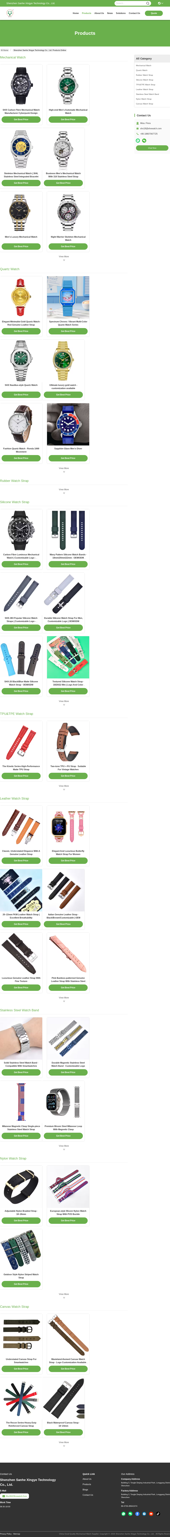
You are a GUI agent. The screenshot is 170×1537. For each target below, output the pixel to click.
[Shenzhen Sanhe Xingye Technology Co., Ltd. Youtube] (151, 1513)
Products (87, 1484)
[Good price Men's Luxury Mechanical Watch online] (21, 213)
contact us (134, 13)
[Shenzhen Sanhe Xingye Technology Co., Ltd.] (21, 13)
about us (99, 13)
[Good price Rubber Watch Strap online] (64, 493)
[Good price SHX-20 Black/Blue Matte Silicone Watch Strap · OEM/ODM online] (21, 657)
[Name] (147, 3)
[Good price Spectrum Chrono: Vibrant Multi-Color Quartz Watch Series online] (68, 297)
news (110, 13)
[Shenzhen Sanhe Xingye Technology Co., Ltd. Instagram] (144, 1513)
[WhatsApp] (137, 140)
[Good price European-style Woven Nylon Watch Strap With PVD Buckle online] (68, 1187)
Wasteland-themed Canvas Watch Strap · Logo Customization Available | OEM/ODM (68, 1362)
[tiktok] (158, 1513)
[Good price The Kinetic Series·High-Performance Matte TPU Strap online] (21, 742)
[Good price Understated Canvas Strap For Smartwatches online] (21, 1335)
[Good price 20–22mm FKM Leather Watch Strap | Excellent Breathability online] (21, 890)
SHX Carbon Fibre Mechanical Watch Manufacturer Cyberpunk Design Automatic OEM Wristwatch (21, 113)
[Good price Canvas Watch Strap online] (64, 1445)
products (86, 13)
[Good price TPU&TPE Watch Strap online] (64, 789)
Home (76, 13)
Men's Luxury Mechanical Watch (21, 237)
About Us (87, 1479)
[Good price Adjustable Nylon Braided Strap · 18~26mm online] (21, 1187)
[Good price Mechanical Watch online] (64, 260)
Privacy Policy (6, 1534)
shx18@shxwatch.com (151, 128)
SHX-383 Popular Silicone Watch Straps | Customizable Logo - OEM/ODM (21, 621)
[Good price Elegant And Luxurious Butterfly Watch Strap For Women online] (68, 827)
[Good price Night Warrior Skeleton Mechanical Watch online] (68, 213)
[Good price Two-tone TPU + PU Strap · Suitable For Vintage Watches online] (68, 742)
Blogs (85, 1490)
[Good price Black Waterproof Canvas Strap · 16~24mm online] (63, 1398)
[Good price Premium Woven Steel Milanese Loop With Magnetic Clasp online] (63, 1102)
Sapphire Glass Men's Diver (68, 448)
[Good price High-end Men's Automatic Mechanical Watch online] (68, 86)
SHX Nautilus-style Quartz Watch (21, 385)
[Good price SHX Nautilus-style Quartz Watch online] (21, 361)
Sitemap (16, 1534)
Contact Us (88, 1495)
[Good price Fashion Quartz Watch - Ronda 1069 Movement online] (21, 424)
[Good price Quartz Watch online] (64, 471)
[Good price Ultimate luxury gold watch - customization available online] (63, 361)
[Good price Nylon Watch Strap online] (64, 1297)
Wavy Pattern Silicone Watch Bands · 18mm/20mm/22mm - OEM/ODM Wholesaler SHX (68, 557)
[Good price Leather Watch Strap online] (64, 1001)
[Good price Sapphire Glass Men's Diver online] (68, 424)
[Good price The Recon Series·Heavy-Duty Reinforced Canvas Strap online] (21, 1398)
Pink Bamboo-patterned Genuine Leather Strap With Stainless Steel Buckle (68, 981)
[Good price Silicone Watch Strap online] (64, 704)
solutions (121, 13)
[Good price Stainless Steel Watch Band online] (64, 1149)
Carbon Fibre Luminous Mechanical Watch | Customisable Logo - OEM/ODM (21, 557)
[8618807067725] (123, 1513)
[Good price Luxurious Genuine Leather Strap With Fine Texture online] (21, 954)
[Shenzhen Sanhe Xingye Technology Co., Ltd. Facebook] (137, 1513)
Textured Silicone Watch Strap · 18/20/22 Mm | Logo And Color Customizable (68, 684)
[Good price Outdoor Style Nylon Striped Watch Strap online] (21, 1250)
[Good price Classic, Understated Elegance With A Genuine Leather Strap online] (21, 827)
